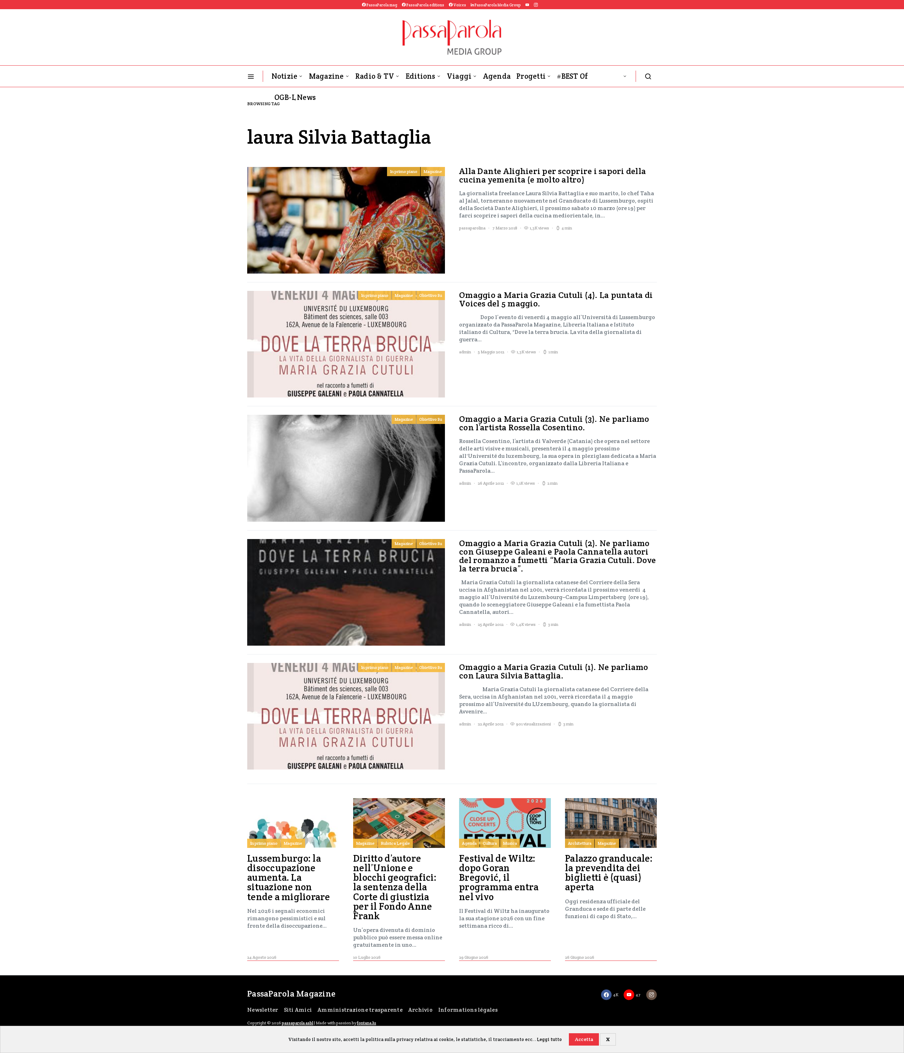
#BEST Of (572, 76)
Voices (459, 4)
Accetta (584, 1039)
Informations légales (468, 1009)
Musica (510, 843)
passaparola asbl (297, 1022)
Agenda (497, 76)
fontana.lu (366, 1022)
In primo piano (403, 171)
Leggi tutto (549, 1039)
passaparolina (472, 228)
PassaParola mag (381, 4)
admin (465, 351)
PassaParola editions (425, 4)
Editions (420, 76)
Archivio (420, 1009)
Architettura (579, 843)
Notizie (285, 76)
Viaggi (459, 76)
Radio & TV (374, 76)
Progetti (531, 76)
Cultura (490, 843)
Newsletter (262, 1009)
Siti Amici (298, 1009)
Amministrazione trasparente (360, 1009)
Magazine (326, 76)
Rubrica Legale (395, 843)
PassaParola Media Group (497, 4)
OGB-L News (295, 97)
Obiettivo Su (430, 295)
